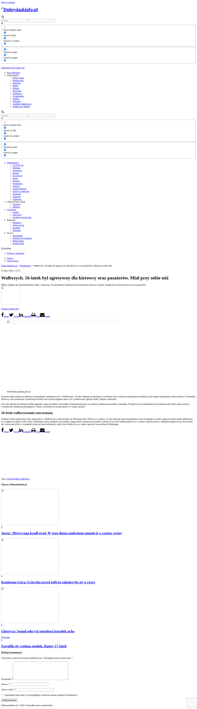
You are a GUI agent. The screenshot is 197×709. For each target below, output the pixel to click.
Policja (26, 479)
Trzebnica (17, 93)
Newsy (10, 258)
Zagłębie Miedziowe (22, 104)
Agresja (9, 479)
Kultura (16, 181)
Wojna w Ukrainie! (15, 253)
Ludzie (16, 212)
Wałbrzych (18, 479)
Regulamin (18, 235)
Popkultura (18, 183)
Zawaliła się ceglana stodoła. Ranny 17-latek (34, 646)
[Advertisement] (98, 454)
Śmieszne (17, 199)
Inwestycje (17, 176)
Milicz (15, 86)
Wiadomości (12, 162)
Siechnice (17, 91)
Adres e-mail (8, 689)
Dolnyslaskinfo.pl (9, 266)
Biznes (16, 173)
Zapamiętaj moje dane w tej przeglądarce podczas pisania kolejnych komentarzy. (41, 695)
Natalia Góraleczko (10, 309)
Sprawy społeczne (21, 191)
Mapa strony (18, 241)
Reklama (17, 230)
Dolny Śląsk (18, 78)
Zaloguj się (19, 68)
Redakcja (17, 222)
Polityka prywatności (22, 238)
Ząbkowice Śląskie (21, 106)
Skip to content (8, 2)
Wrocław (17, 101)
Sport (15, 178)
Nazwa (5, 684)
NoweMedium (13, 72)
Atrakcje (16, 204)
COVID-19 (18, 165)
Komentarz (7, 679)
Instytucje (17, 215)
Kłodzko (17, 83)
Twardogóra (18, 96)
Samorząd (17, 170)
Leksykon (11, 209)
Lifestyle (17, 196)
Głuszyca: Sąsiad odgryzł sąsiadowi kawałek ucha (37, 631)
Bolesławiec (18, 80)
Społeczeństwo (19, 189)
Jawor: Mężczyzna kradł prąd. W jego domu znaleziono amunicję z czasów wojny (61, 533)
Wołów (16, 99)
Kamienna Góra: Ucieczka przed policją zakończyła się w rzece (48, 582)
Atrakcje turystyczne (22, 217)
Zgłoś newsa (18, 225)
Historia (16, 207)
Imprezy (16, 186)
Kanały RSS (18, 243)
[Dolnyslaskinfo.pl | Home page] (19, 9)
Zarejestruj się (7, 68)
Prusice (16, 88)
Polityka (16, 168)
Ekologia (17, 194)
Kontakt (16, 228)
